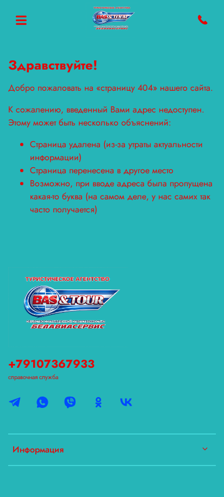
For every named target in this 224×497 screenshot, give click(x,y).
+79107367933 (51, 364)
